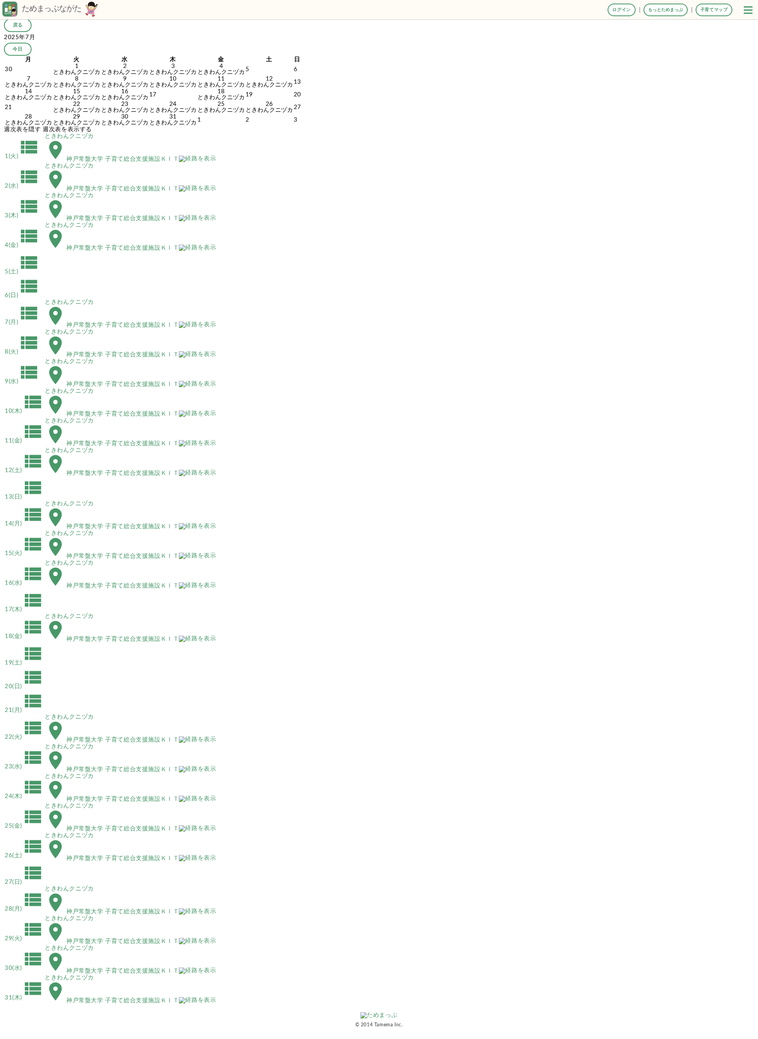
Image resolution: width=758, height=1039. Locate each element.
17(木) (24, 609)
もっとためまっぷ (665, 10)
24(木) (24, 796)
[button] (748, 10)
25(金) (24, 826)
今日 (18, 49)
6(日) (22, 295)
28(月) (24, 909)
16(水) (24, 583)
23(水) (24, 767)
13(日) (24, 497)
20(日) (24, 686)
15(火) (24, 553)
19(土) (24, 663)
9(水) (22, 381)
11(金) (24, 441)
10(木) (24, 411)
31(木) (24, 998)
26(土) (24, 855)
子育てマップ (714, 10)
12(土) (24, 470)
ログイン (621, 10)
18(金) (24, 636)
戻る (18, 25)
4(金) (22, 245)
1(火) (22, 156)
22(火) (24, 737)
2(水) (22, 186)
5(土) (22, 272)
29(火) (24, 938)
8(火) (22, 352)
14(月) (24, 524)
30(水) (24, 968)
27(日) (24, 882)
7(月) (22, 322)
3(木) (22, 215)
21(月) (24, 710)
